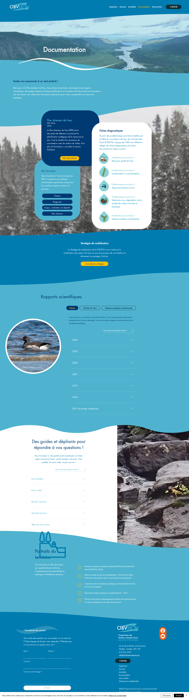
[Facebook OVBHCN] (163, 630)
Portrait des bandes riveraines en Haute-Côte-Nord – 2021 (106, 593)
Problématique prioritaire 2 (123, 170)
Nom (26, 651)
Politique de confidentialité (128, 681)
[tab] (72, 308)
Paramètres (167, 695)
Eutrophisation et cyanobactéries (125, 173)
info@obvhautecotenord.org (129, 655)
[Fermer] (186, 695)
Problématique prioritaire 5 (123, 215)
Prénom (51, 651)
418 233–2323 (125, 652)
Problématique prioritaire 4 (123, 196)
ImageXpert (137, 692)
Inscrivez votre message (33, 672)
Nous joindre (124, 678)
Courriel (27, 661)
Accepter (179, 695)
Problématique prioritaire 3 (123, 184)
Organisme (123, 666)
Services (122, 669)
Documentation (124, 675)
